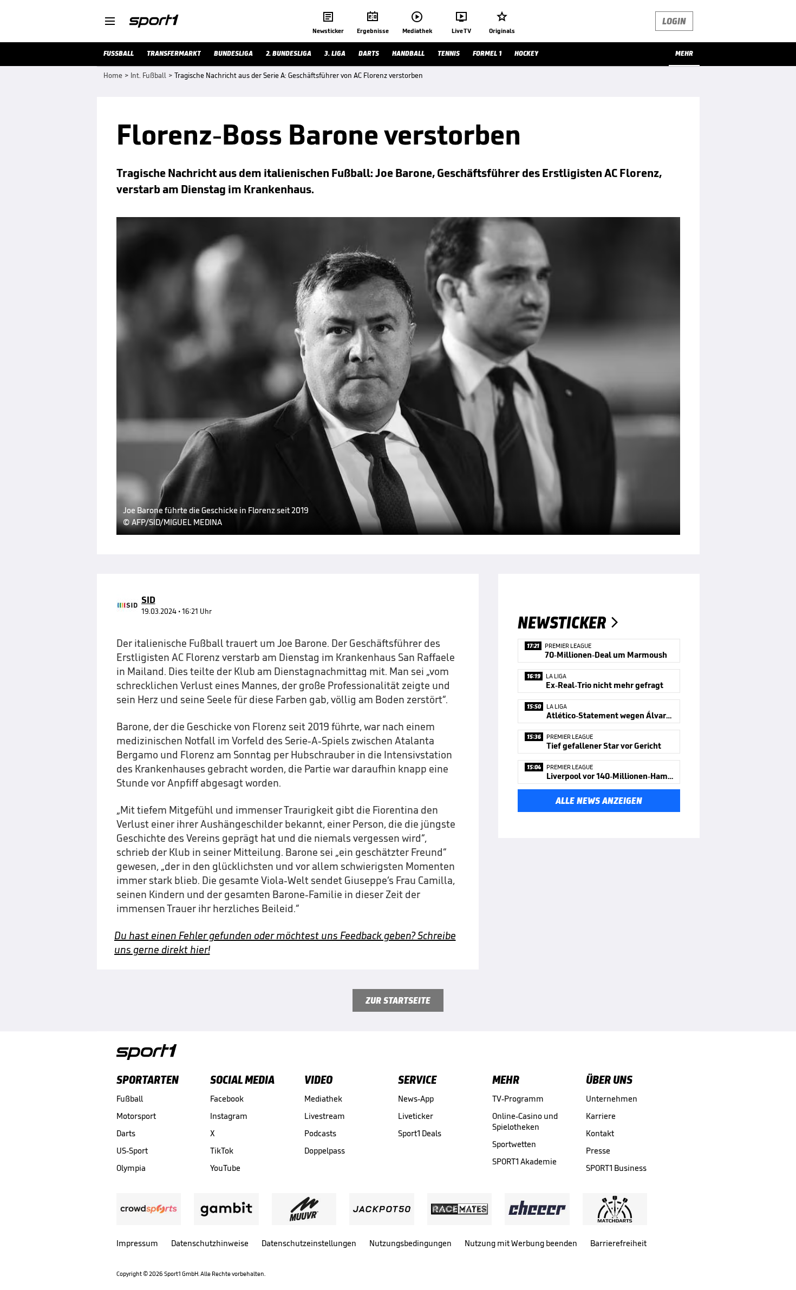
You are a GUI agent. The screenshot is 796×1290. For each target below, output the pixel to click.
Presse (598, 1150)
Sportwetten (514, 1144)
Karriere (601, 1116)
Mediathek (323, 1098)
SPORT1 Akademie (524, 1161)
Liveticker (415, 1116)
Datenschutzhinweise (210, 1243)
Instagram (228, 1116)
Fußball (129, 1098)
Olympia (131, 1168)
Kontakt (600, 1133)
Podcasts (320, 1133)
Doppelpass (324, 1150)
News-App (416, 1098)
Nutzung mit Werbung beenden (521, 1243)
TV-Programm (518, 1098)
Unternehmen (611, 1098)
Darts (125, 1133)
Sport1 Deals (419, 1133)
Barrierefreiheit (618, 1243)
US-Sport (132, 1150)
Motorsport (136, 1116)
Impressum (137, 1243)
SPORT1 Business (616, 1168)
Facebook (227, 1098)
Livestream (324, 1116)
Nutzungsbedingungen (410, 1243)
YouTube (225, 1168)
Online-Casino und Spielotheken (525, 1121)
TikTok (221, 1150)
